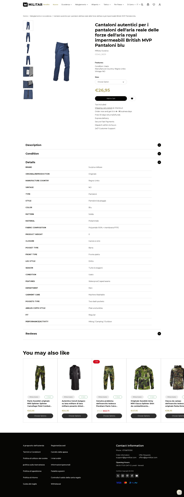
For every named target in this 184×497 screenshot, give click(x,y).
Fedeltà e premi (58, 471)
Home (25, 16)
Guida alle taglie (30, 484)
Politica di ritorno (30, 478)
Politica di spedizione (32, 471)
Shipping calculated (103, 108)
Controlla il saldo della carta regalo (66, 478)
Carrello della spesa (59, 452)
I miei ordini (56, 458)
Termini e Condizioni (32, 452)
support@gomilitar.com (126, 458)
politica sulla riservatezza (34, 465)
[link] (33, 397)
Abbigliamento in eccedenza (40, 16)
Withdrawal (56, 484)
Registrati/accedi (58, 446)
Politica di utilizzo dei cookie (35, 458)
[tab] (28, 26)
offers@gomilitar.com (148, 458)
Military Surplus (101, 51)
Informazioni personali (60, 465)
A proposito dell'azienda (33, 446)
